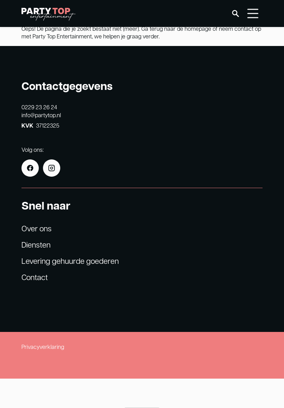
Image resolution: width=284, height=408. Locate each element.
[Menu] (253, 13)
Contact (34, 277)
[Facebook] (30, 168)
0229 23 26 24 (39, 107)
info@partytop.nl (41, 115)
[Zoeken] (235, 13)
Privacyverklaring (42, 346)
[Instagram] (51, 168)
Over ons (36, 228)
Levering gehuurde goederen (70, 261)
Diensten (36, 244)
